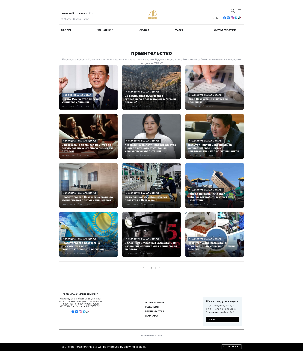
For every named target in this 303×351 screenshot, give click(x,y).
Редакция (152, 307)
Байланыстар (154, 311)
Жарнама (151, 315)
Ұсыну (212, 319)
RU (212, 17)
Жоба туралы (154, 302)
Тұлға (179, 30)
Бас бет (66, 30)
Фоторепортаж (225, 30)
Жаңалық (104, 30)
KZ (218, 17)
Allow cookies (231, 346)
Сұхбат (144, 30)
